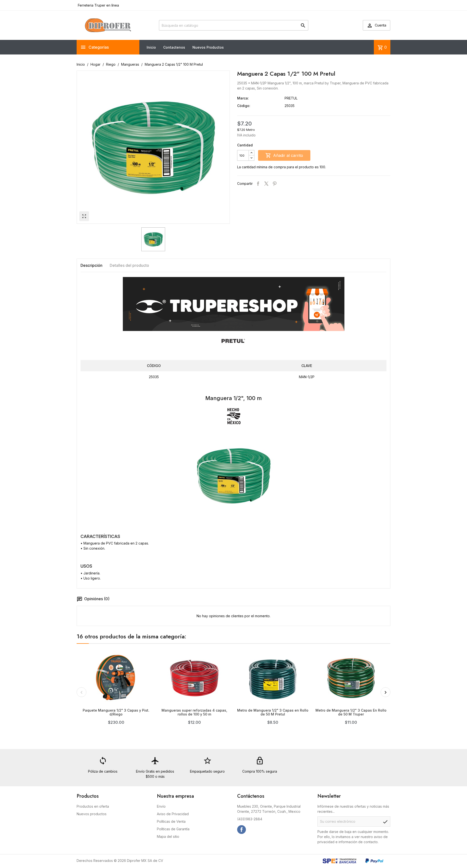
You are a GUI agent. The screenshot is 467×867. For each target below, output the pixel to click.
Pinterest (275, 184)
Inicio (151, 47)
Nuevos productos (92, 814)
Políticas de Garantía (173, 829)
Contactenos (174, 47)
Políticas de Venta (171, 821)
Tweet (266, 184)
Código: (243, 106)
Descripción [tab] (91, 265)
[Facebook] (241, 829)
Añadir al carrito (284, 155)
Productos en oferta (93, 806)
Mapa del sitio (168, 836)
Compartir (258, 184)
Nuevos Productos (208, 47)
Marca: (243, 98)
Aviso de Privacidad (173, 814)
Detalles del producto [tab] (129, 265)
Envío (161, 806)
